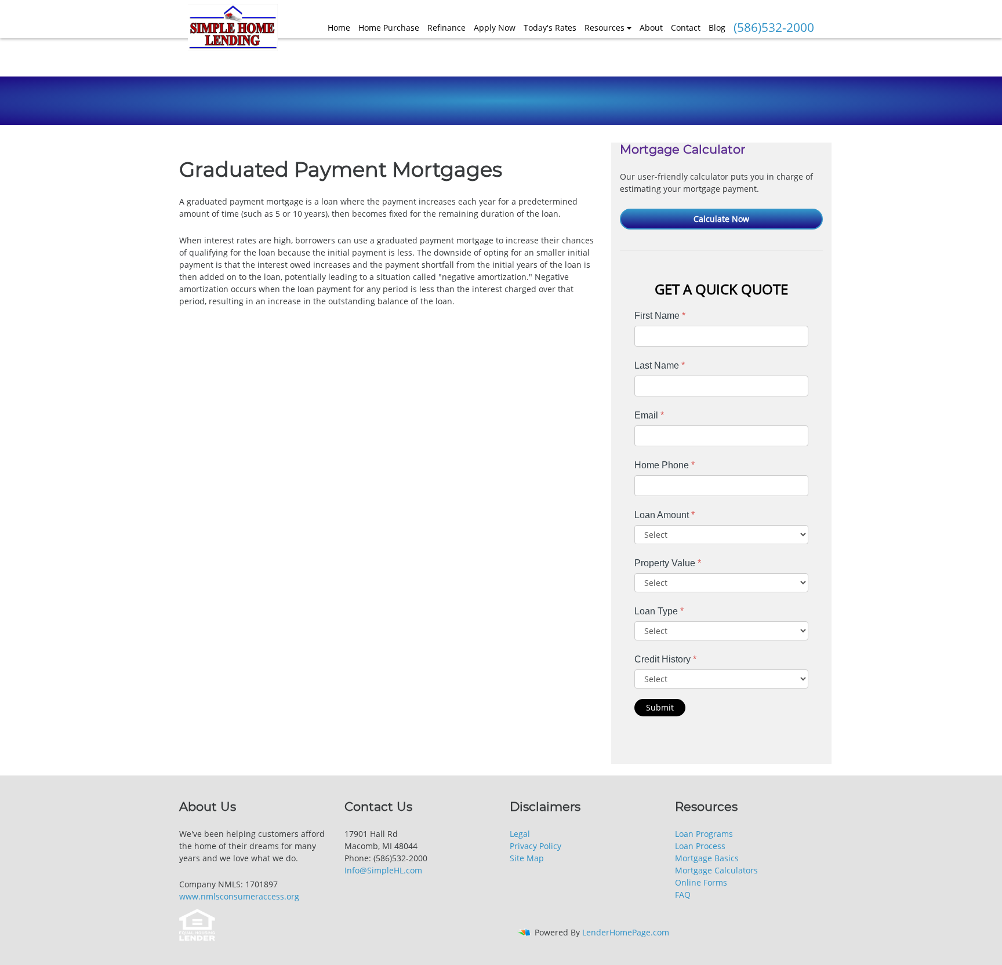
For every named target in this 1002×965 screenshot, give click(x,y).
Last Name (659, 365)
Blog (717, 27)
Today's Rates (550, 27)
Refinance (446, 27)
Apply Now (494, 27)
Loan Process (700, 845)
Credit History (665, 659)
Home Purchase (388, 27)
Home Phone (664, 465)
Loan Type (659, 611)
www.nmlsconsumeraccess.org (239, 896)
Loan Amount (664, 515)
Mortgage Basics (707, 858)
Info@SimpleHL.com (383, 870)
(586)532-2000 (774, 27)
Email (649, 415)
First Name (659, 316)
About (651, 27)
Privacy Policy (535, 845)
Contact (685, 27)
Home (339, 27)
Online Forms (701, 882)
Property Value (667, 563)
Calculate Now (721, 218)
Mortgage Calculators (716, 870)
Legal (520, 833)
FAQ (683, 894)
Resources (604, 27)
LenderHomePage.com (625, 932)
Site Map (527, 858)
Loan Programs (704, 833)
